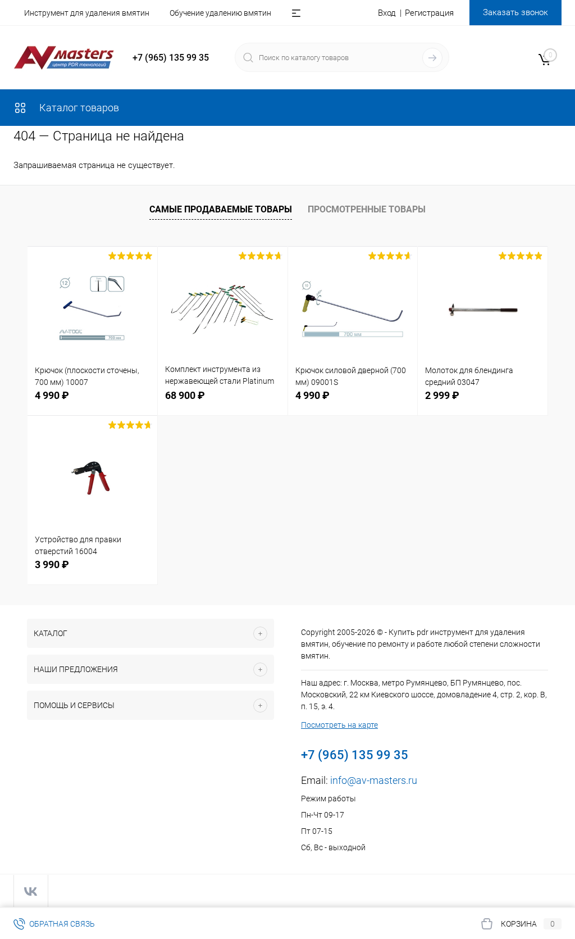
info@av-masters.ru (373, 780)
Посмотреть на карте (339, 724)
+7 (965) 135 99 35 (171, 57)
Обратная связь (61, 923)
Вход (387, 13)
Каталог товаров (78, 108)
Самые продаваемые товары (220, 209)
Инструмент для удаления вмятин (86, 12)
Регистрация (429, 13)
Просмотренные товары (367, 209)
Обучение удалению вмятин (220, 12)
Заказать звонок (515, 12)
